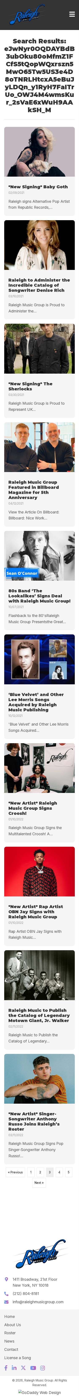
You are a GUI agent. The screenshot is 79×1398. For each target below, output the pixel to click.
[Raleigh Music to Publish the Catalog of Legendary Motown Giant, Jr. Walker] (39, 999)
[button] (6, 1368)
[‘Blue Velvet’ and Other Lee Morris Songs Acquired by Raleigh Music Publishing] (39, 686)
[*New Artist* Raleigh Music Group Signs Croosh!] (39, 792)
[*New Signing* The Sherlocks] (39, 371)
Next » (39, 1182)
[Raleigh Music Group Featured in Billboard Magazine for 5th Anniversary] (39, 474)
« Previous (15, 1172)
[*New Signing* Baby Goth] (39, 171)
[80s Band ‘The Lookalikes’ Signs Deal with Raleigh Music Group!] (39, 580)
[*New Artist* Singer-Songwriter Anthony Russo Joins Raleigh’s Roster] (39, 1109)
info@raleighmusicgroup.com (38, 1302)
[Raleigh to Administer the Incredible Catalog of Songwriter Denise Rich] (39, 269)
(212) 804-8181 (26, 1293)
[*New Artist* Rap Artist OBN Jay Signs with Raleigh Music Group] (39, 896)
